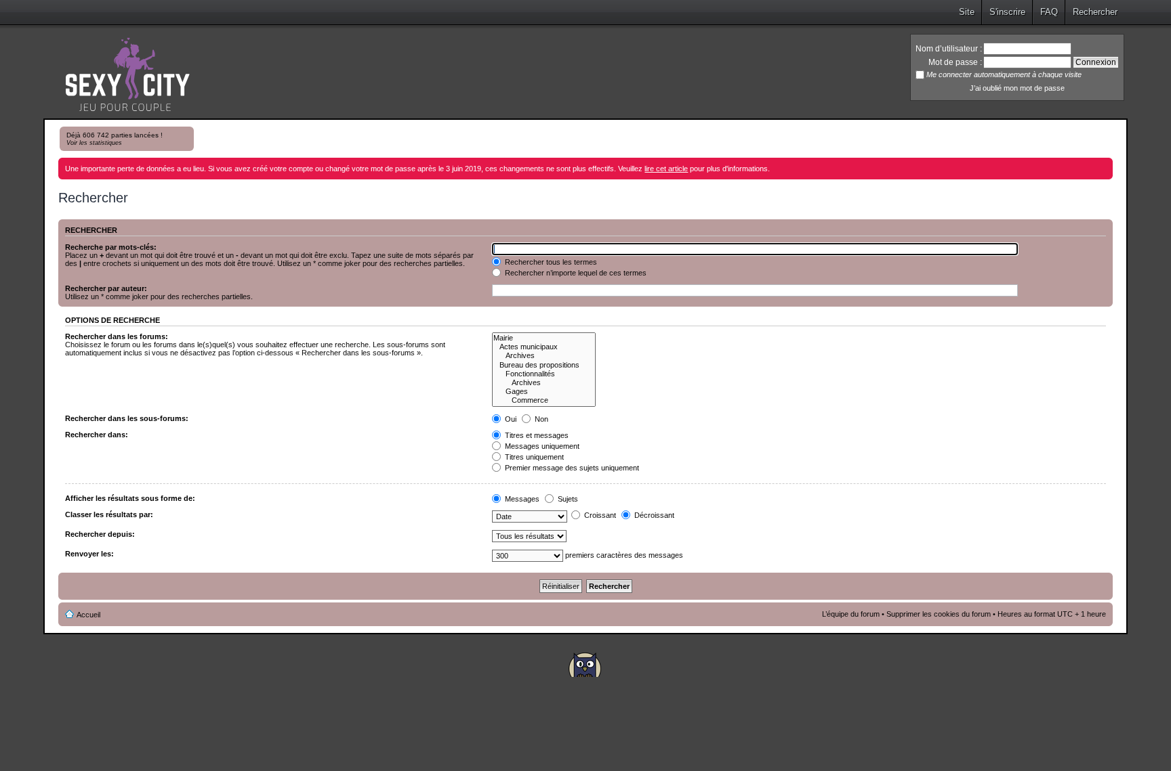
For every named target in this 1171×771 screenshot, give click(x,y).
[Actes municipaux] (543, 347)
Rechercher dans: (96, 435)
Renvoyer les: (89, 554)
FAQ (1049, 12)
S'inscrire (1007, 12)
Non (540, 419)
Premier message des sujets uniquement (571, 468)
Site (966, 12)
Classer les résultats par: (109, 514)
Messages (521, 499)
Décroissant (653, 515)
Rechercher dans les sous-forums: (126, 418)
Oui (509, 419)
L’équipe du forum (851, 614)
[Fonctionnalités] (543, 374)
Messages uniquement (541, 446)
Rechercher (1095, 12)
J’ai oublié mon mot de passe (1017, 88)
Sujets (567, 499)
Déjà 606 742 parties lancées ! (114, 138)
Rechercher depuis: (100, 534)
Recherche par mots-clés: (111, 247)
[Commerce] (543, 400)
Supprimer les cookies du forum (938, 614)
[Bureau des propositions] (543, 365)
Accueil (88, 615)
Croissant (599, 515)
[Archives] (543, 355)
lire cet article (666, 168)
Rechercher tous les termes (550, 262)
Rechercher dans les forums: (116, 336)
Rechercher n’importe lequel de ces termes (574, 273)
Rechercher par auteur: (106, 288)
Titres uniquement (533, 457)
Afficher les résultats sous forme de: (130, 498)
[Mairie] (543, 338)
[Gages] (543, 391)
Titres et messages (536, 435)
